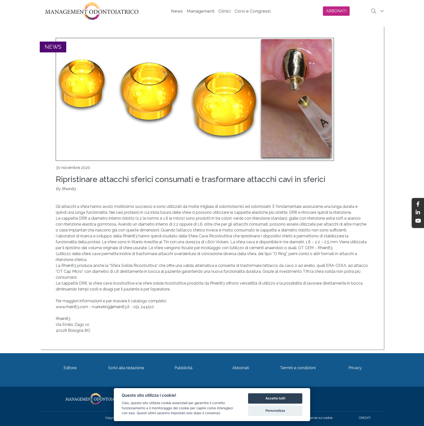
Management (200, 11)
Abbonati (240, 367)
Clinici (224, 11)
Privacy (355, 367)
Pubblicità (183, 367)
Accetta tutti (275, 398)
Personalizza (275, 410)
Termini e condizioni (298, 367)
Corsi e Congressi (253, 11)
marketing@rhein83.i (110, 306)
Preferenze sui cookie (317, 418)
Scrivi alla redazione (126, 367)
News (177, 11)
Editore (70, 367)
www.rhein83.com (72, 306)
